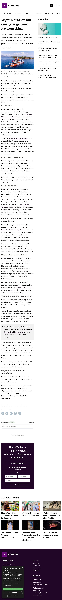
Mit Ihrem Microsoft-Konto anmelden (17, 468)
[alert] (13, 582)
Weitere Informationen (17, 580)
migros (25, 406)
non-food (18, 406)
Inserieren (36, 563)
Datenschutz (37, 568)
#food (9, 13)
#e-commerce (48, 13)
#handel (38, 13)
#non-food (18, 13)
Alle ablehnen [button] (13, 592)
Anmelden (55, 5)
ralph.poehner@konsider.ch (41, 584)
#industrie (28, 13)
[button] (13, 596)
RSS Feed (36, 570)
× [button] (22, 567)
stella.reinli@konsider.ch (40, 593)
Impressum (36, 565)
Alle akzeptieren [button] (12, 589)
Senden (17, 485)
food (10, 406)
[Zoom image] (17, 60)
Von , (3, 48)
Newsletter (51, 5)
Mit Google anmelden (17, 463)
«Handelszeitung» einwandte (18, 138)
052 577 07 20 (37, 595)
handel (4, 406)
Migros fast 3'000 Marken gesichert (12, 230)
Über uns (35, 561)
